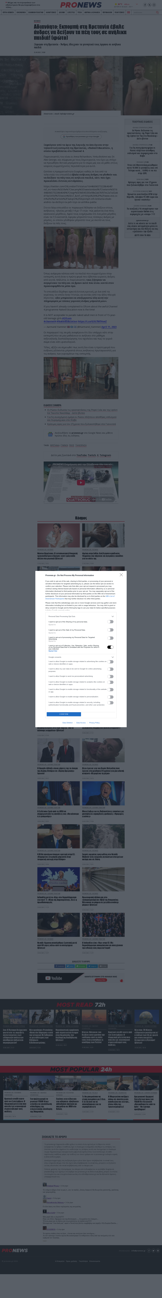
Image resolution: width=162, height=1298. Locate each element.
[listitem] (81, 616)
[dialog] (81, 649)
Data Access (81, 723)
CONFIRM (64, 714)
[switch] (110, 621)
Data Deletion (67, 723)
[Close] (122, 575)
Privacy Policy (94, 723)
